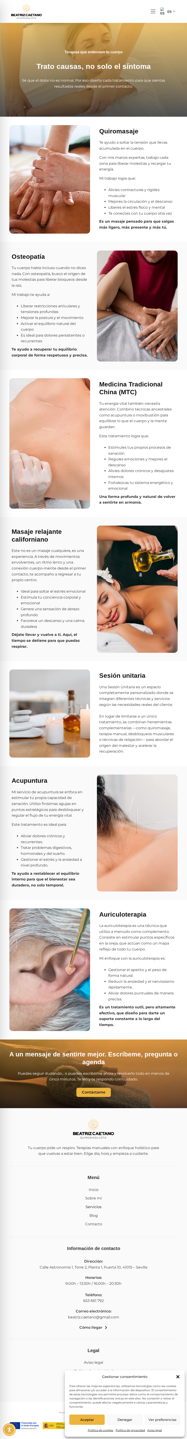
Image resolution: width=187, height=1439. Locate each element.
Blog (93, 1215)
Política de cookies (100, 1430)
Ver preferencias (162, 1419)
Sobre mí (93, 1198)
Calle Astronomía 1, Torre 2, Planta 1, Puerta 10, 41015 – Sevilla (93, 1267)
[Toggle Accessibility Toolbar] (9, 1430)
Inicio (94, 1190)
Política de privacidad (130, 1430)
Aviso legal (154, 1430)
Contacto (93, 1224)
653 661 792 (93, 1301)
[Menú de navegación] (153, 11)
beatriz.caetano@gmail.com (93, 1317)
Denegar (124, 1419)
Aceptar (87, 1419)
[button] (178, 1376)
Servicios (93, 1207)
